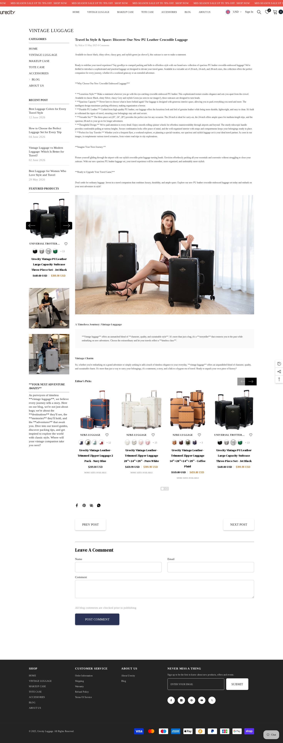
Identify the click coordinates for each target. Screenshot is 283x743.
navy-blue (81, 442)
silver (233, 442)
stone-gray (226, 442)
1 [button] (162, 489)
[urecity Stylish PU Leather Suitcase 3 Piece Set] (49, 218)
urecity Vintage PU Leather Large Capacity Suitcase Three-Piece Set (234, 455)
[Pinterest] (84, 505)
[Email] (91, 505)
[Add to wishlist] (60, 243)
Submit (237, 684)
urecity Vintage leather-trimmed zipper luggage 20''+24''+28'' (141, 455)
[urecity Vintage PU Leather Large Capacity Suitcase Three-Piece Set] (234, 410)
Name (78, 559)
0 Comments (103, 45)
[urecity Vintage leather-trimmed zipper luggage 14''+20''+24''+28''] (187, 410)
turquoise (95, 442)
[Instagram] (181, 700)
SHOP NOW (36, 3)
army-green (88, 442)
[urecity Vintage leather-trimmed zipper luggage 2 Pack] (95, 410)
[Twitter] (212, 700)
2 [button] (167, 489)
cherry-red (101, 442)
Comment (81, 577)
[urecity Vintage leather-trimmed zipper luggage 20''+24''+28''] (141, 410)
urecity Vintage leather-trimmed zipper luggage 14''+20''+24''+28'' (188, 458)
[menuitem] (49, 49)
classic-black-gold (42, 251)
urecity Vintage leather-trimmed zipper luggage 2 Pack (95, 455)
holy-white (134, 442)
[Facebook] (77, 505)
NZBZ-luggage (44, 243)
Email (170, 559)
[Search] (259, 12)
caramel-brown (56, 251)
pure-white (127, 442)
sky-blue (49, 251)
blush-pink (148, 442)
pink (141, 442)
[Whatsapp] (98, 505)
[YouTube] (201, 700)
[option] (49, 236)
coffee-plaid (174, 442)
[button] (32, 223)
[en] (228, 11)
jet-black (220, 442)
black (36, 251)
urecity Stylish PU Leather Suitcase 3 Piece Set (49, 261)
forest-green (240, 442)
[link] (49, 303)
